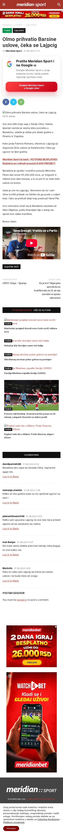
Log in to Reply (11, 476)
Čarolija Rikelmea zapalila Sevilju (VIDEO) (25, 373)
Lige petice (19, 30)
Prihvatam (11, 828)
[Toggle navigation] (4, 4)
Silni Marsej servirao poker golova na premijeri (27, 359)
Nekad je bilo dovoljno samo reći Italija (23, 345)
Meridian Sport (14, 50)
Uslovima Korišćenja (48, 819)
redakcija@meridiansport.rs (40, 798)
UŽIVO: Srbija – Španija (14, 283)
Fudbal (7, 30)
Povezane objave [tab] (22, 310)
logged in (22, 599)
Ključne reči (11, 266)
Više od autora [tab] (42, 310)
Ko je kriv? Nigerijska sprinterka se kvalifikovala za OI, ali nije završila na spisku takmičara (47, 290)
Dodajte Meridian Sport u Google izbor (31, 86)
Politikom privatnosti (13, 822)
